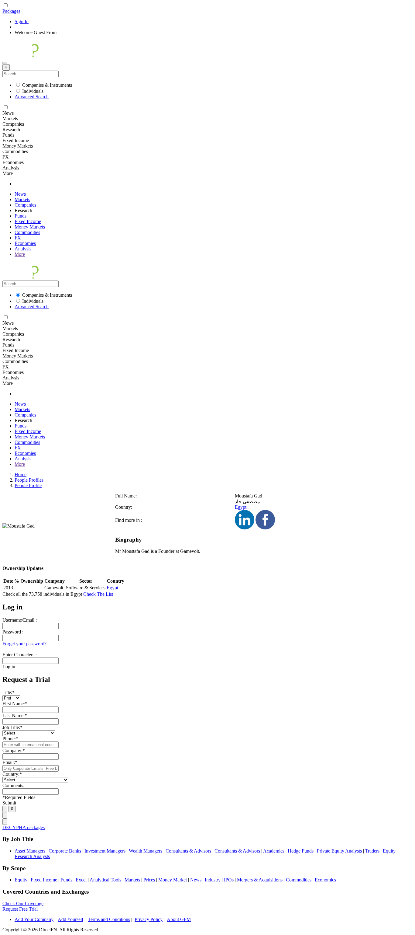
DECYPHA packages (23, 827)
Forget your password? (24, 643)
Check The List (98, 594)
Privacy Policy (149, 919)
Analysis (23, 248)
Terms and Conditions (109, 919)
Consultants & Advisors (188, 850)
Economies (25, 243)
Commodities (27, 232)
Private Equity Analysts (339, 850)
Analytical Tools (105, 879)
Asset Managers (30, 850)
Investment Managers (104, 850)
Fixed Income (28, 221)
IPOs (229, 879)
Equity (21, 879)
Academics (273, 850)
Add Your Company (34, 919)
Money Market (172, 879)
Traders (372, 850)
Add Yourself (70, 919)
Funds (20, 215)
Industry (213, 879)
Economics (325, 879)
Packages (11, 11)
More (20, 254)
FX (18, 237)
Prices (149, 879)
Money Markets (30, 226)
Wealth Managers (145, 850)
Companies (25, 205)
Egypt (240, 507)
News (20, 194)
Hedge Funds (301, 850)
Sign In (22, 21)
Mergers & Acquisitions (260, 879)
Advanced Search (32, 96)
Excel (81, 879)
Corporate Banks (65, 850)
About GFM (179, 919)
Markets (22, 199)
